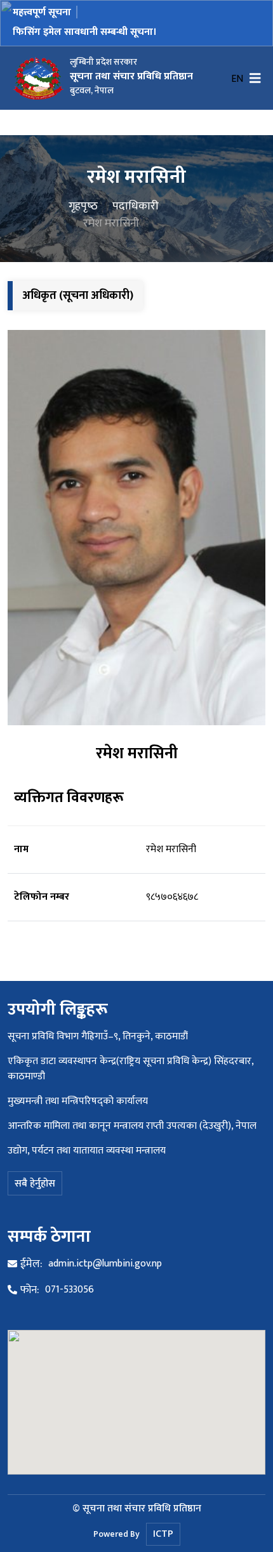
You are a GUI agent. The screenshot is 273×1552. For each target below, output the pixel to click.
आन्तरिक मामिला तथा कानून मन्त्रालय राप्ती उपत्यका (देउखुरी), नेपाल (132, 1125)
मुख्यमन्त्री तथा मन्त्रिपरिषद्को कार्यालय (78, 1101)
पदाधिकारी (135, 206)
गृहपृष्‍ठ (83, 206)
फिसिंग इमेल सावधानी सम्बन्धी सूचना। (85, 32)
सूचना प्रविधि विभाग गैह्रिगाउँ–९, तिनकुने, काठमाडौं (98, 1036)
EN (237, 79)
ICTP (163, 1533)
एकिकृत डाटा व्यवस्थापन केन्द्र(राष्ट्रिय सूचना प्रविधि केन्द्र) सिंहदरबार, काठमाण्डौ (130, 1069)
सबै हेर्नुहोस (35, 1183)
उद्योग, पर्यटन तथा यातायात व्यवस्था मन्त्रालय (87, 1150)
